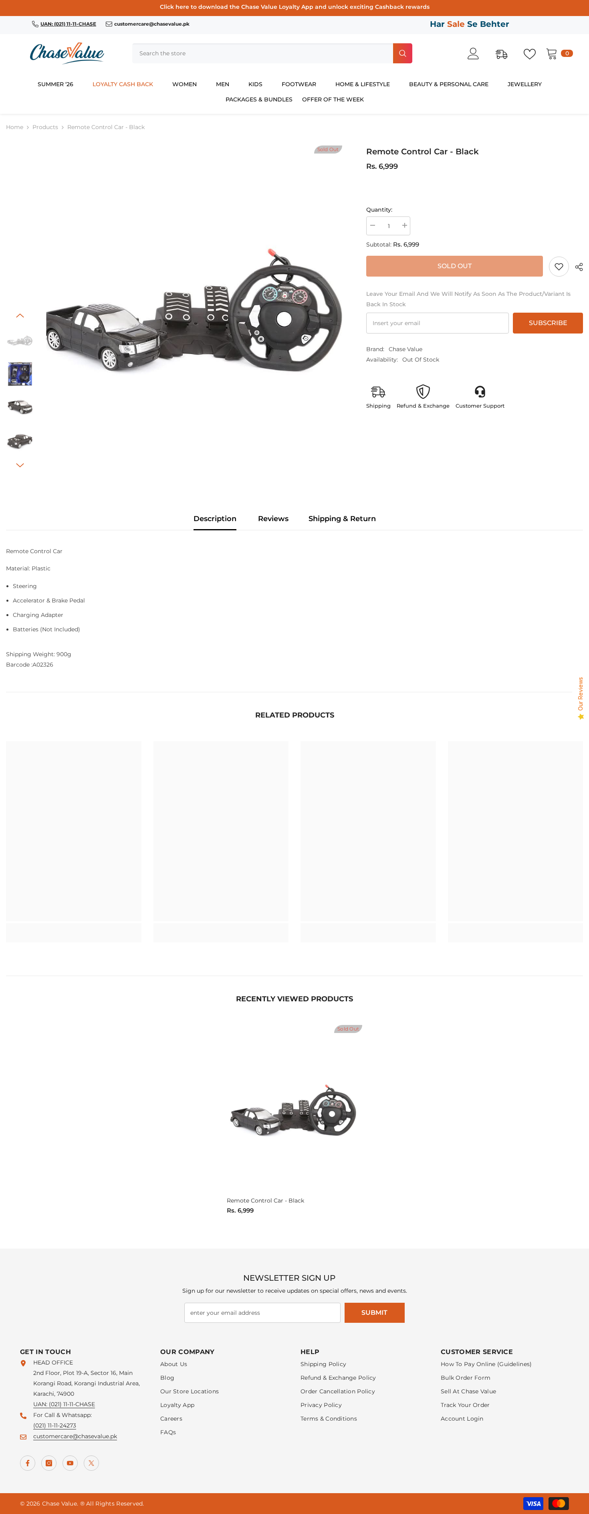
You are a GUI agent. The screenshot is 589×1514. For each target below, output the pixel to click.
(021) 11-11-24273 (54, 1425)
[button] (20, 315)
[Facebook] (27, 1463)
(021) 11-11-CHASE (72, 1404)
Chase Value (405, 349)
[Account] (478, 53)
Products (45, 127)
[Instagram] (48, 1463)
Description (215, 518)
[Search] (272, 53)
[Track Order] (506, 53)
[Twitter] (91, 1463)
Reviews (273, 518)
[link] (559, 267)
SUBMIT (374, 1312)
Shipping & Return (342, 518)
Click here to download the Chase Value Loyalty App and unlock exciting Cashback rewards (295, 6)
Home (14, 127)
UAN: (41, 1404)
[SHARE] (576, 267)
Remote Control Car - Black (265, 1200)
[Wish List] (534, 53)
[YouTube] (70, 1463)
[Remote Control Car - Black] (294, 1110)
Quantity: (379, 209)
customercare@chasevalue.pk (75, 1436)
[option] (194, 308)
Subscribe (548, 323)
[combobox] (261, 53)
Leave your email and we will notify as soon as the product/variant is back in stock (468, 299)
